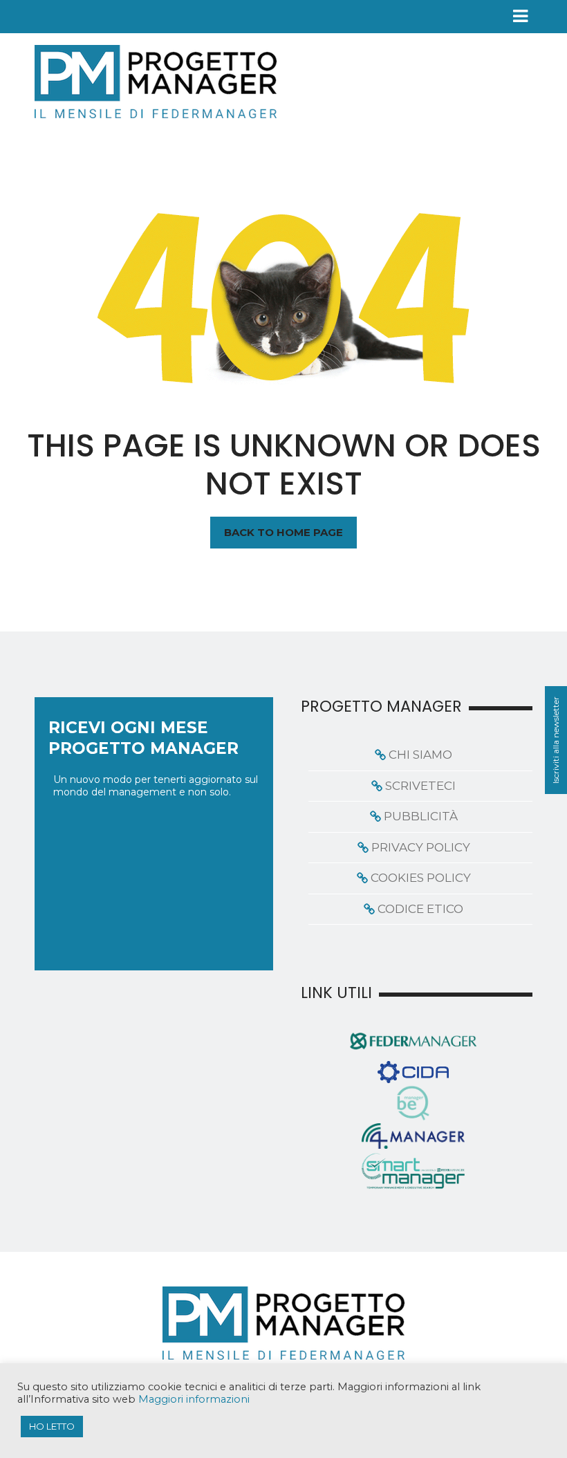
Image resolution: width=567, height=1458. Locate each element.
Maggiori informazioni (194, 1399)
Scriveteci (420, 786)
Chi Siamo (420, 755)
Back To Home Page (283, 532)
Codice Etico (420, 909)
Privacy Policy (420, 847)
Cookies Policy (421, 878)
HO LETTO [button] (52, 1426)
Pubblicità (421, 816)
